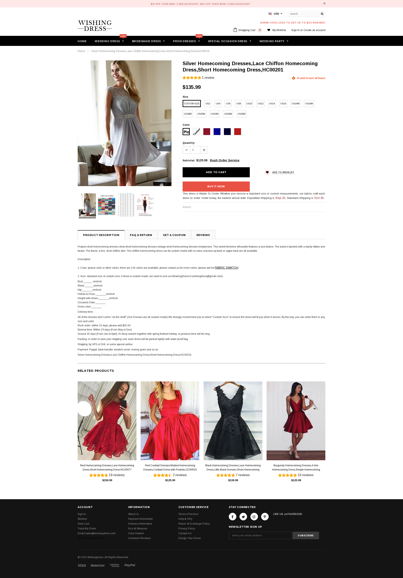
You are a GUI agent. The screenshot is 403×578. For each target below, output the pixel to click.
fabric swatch (226, 267)
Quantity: (189, 142)
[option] (126, 123)
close (324, 3)
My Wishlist (279, 30)
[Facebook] (232, 516)
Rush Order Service (224, 160)
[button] (198, 78)
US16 (283, 103)
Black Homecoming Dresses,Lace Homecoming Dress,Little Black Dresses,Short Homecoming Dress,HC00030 (233, 468)
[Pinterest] (265, 516)
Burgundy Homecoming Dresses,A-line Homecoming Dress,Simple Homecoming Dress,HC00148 (296, 468)
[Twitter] (243, 516)
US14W (296, 103)
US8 (238, 103)
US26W (241, 114)
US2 (207, 103)
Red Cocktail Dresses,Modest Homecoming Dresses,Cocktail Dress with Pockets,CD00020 (170, 467)
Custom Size (192, 103)
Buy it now (216, 186)
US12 (260, 103)
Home (81, 51)
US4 (218, 103)
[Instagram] (254, 516)
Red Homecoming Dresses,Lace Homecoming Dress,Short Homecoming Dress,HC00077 (107, 467)
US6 (228, 103)
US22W (215, 114)
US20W (201, 114)
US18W (188, 114)
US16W (309, 103)
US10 (249, 103)
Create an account (314, 30)
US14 (272, 103)
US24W (228, 114)
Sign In (295, 30)
